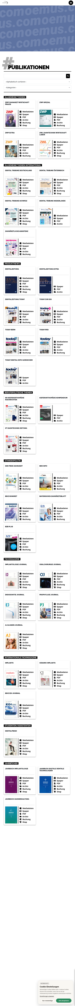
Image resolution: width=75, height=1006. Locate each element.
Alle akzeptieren (64, 1001)
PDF (24, 117)
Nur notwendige (47, 1001)
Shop (24, 125)
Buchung (26, 122)
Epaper (25, 114)
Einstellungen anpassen (47, 996)
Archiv (25, 120)
